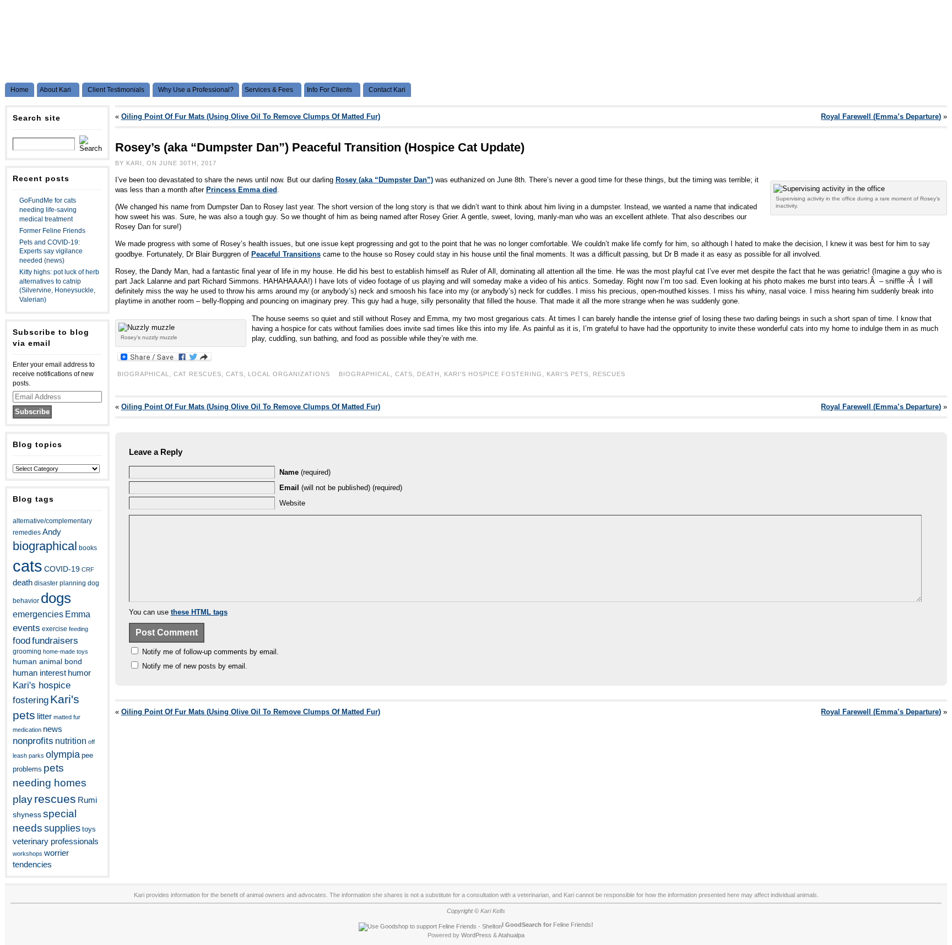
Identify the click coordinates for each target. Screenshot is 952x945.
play (23, 799)
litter (44, 716)
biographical (45, 546)
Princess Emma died (241, 190)
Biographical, (145, 374)
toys (89, 829)
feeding (78, 629)
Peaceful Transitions (286, 254)
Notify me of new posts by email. (194, 666)
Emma (77, 614)
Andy (51, 531)
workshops (27, 853)
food (21, 641)
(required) (305, 472)
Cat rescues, (200, 374)
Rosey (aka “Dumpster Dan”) (384, 180)
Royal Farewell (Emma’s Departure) (881, 116)
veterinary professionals (56, 841)
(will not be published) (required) (340, 488)
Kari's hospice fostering (493, 374)
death (23, 582)
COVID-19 (62, 568)
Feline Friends (572, 924)
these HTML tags (199, 612)
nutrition (70, 741)
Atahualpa (511, 935)
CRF (88, 569)
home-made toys (65, 651)
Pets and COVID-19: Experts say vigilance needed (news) (51, 251)
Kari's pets (567, 374)
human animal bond (47, 661)
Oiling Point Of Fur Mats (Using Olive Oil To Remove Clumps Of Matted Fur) (250, 116)
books (88, 548)
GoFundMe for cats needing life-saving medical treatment (48, 210)
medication (27, 729)
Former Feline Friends (52, 231)
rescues (55, 798)
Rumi (87, 800)
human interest (39, 673)
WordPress (476, 935)
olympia (63, 754)
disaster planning (60, 583)
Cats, (237, 374)
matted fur (66, 717)
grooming (27, 651)
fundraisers (55, 641)
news (52, 729)
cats (27, 566)
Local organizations (289, 374)
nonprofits (33, 741)
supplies (62, 828)
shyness (27, 814)
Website (292, 503)
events (26, 627)
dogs (56, 598)
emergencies (38, 614)
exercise (54, 629)
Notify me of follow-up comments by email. (210, 652)
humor (79, 672)
